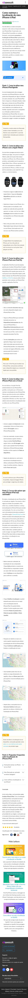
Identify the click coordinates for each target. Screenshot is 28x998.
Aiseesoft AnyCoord (17, 514)
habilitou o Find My (7, 278)
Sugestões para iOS (17, 6)
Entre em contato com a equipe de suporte (12, 962)
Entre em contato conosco (16, 991)
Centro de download (9, 946)
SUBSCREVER (7, 978)
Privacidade (13, 989)
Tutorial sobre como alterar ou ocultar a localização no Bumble (14, 858)
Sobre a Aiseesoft (5, 989)
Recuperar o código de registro (9, 958)
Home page (4, 6)
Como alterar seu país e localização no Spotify (14, 916)
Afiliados (7, 991)
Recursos (10, 6)
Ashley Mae (16, 21)
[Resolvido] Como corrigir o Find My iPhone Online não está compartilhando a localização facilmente (14, 887)
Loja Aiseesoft (9, 950)
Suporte (19, 989)
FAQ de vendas (6, 960)
